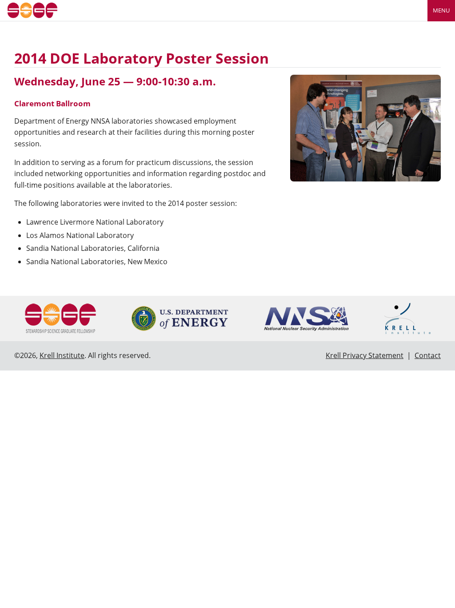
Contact (428, 355)
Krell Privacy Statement (364, 355)
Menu (441, 10)
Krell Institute (62, 355)
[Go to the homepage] (32, 9)
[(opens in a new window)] (179, 318)
